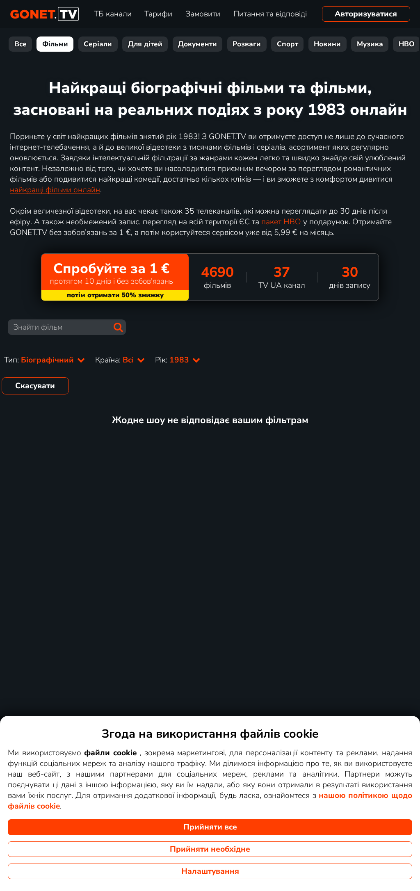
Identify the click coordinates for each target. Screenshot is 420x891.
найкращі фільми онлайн (55, 190)
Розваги (247, 44)
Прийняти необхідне (210, 849)
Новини (327, 44)
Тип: (40, 360)
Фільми (55, 44)
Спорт (287, 44)
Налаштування (210, 871)
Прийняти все (210, 827)
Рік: (173, 360)
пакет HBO (281, 221)
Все (20, 44)
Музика (370, 44)
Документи (197, 44)
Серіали (98, 44)
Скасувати (35, 386)
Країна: (115, 360)
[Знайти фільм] (118, 327)
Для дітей (145, 44)
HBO (407, 44)
